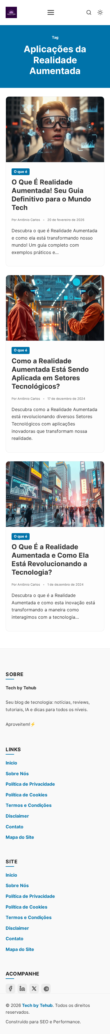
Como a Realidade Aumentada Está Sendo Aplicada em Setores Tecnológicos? (50, 373)
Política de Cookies (26, 795)
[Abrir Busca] (89, 12)
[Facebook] (10, 988)
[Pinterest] (46, 988)
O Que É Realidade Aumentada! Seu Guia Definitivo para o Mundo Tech (51, 195)
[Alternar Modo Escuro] (100, 12)
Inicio (11, 763)
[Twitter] (34, 988)
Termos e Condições (29, 805)
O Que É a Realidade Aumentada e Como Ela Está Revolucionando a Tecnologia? (50, 559)
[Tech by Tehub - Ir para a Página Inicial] (11, 12)
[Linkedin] (22, 988)
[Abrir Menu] (51, 12)
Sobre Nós (17, 773)
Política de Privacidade (30, 784)
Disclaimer (17, 816)
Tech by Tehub (37, 1005)
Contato (14, 826)
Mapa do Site (20, 837)
